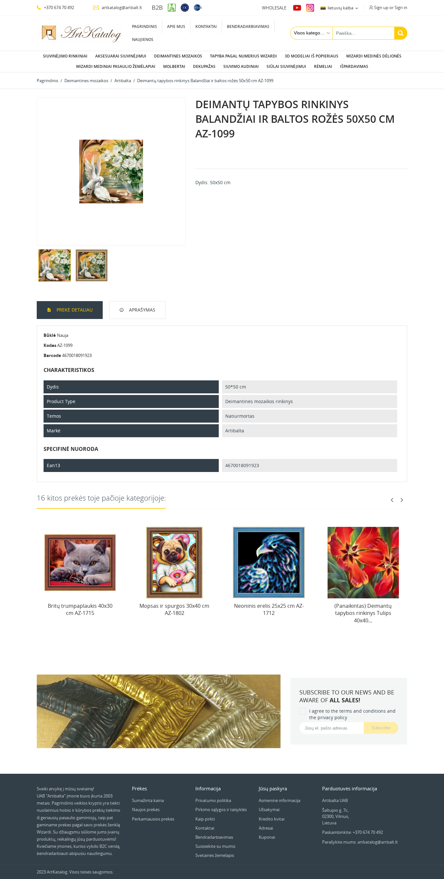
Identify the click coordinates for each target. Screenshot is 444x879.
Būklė (50, 335)
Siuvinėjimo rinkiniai (65, 56)
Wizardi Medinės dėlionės (373, 56)
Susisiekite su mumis (215, 846)
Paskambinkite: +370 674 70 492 (352, 832)
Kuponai (267, 837)
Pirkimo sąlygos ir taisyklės (221, 809)
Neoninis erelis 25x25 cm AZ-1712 (269, 609)
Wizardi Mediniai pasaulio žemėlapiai (115, 66)
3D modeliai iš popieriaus (311, 56)
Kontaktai (206, 26)
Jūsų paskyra (273, 788)
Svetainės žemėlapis (214, 855)
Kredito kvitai (271, 819)
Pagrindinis (144, 26)
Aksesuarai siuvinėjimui (120, 56)
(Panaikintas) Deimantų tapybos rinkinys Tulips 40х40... (363, 613)
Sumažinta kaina (148, 800)
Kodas (50, 345)
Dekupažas (204, 66)
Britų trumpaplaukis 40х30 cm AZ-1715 (80, 609)
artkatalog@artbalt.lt (121, 7)
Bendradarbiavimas (248, 26)
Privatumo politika (213, 800)
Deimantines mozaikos (178, 56)
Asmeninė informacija (279, 800)
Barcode (52, 355)
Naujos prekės (146, 809)
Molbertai (174, 66)
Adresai (266, 828)
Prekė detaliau (74, 310)
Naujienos (142, 39)
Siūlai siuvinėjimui (286, 66)
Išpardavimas (354, 66)
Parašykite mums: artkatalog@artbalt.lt (360, 842)
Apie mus (176, 26)
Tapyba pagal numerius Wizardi (243, 56)
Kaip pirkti (205, 819)
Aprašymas (141, 310)
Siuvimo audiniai (241, 66)
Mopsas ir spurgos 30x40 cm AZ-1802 (174, 609)
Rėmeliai (323, 66)
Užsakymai (269, 809)
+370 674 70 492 (58, 7)
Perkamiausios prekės (153, 819)
